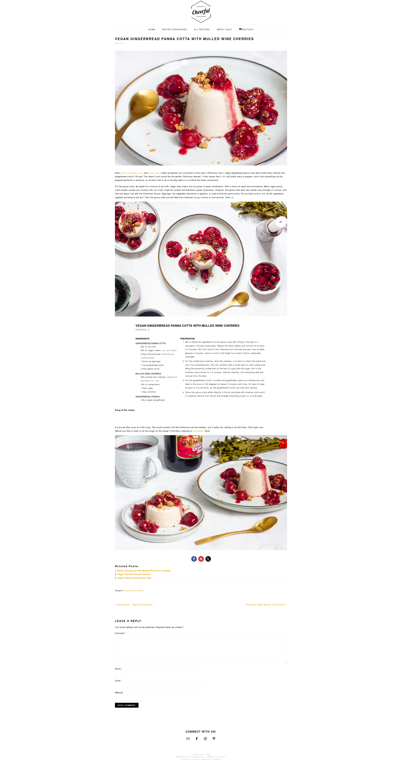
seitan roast (154, 172)
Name (118, 668)
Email (118, 680)
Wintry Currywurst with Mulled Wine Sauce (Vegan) (144, 570)
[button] (194, 559)
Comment (120, 633)
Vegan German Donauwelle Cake (134, 577)
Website (119, 692)
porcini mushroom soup (131, 172)
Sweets (127, 590)
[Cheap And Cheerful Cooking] (201, 21)
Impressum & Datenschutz (189, 757)
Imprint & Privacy (217, 757)
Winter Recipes (137, 590)
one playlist (198, 430)
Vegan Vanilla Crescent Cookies (134, 574)
